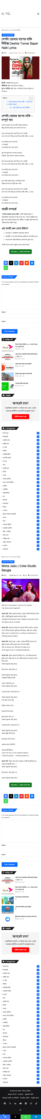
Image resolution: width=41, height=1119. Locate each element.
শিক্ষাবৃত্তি (5, 437)
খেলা (4, 521)
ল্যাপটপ (5, 546)
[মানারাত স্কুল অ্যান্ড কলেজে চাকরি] (8, 377)
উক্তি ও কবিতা (7, 531)
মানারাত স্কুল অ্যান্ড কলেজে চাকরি (23, 373)
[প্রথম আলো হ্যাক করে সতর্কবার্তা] (8, 367)
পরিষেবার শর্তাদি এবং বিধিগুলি (10, 1098)
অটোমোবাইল (6, 454)
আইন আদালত (7, 542)
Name (4, 312)
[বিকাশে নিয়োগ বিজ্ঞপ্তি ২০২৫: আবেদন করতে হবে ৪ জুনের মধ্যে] (8, 347)
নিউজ (4, 472)
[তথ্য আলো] (7, 13)
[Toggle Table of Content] (29, 98)
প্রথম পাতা (6, 30)
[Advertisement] (23, 12)
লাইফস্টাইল (6, 493)
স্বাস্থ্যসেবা (5, 549)
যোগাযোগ (20, 1094)
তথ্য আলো (18, 1091)
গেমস (4, 517)
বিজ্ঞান (5, 451)
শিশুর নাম (5, 535)
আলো (4, 53)
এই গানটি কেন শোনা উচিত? (21, 108)
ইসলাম (5, 500)
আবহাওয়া (5, 503)
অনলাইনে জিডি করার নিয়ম (21, 383)
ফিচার (4, 507)
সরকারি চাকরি (7, 458)
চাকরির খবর (6, 440)
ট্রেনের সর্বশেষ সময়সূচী (9, 514)
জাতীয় (5, 486)
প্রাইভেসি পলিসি (29, 1094)
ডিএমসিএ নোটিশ (24, 1098)
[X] (11, 263)
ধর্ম (4, 496)
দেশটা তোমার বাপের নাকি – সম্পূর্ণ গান (20, 102)
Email (4, 321)
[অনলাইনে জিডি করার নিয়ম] (8, 386)
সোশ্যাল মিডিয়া (7, 524)
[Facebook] (6, 263)
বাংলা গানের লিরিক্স (15, 30)
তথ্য (4, 465)
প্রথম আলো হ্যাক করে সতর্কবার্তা (23, 364)
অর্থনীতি (5, 489)
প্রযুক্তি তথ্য (6, 444)
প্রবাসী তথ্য (6, 468)
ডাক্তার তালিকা (7, 479)
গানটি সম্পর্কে (12, 104)
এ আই (5, 447)
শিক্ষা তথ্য (6, 433)
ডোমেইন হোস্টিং (7, 528)
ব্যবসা (4, 475)
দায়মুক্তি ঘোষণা (35, 1098)
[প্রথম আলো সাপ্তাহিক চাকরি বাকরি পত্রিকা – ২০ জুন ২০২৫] (8, 357)
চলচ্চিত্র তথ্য (6, 539)
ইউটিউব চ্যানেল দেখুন (20, 416)
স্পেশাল (5, 510)
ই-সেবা (5, 461)
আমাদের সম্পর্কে (12, 1094)
